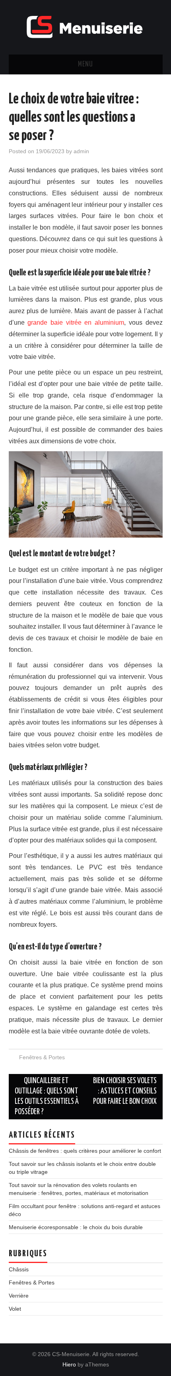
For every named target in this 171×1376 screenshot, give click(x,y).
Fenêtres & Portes (42, 1057)
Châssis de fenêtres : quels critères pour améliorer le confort (85, 1151)
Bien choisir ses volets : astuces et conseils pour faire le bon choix (125, 1091)
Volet (15, 1309)
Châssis (19, 1269)
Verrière (19, 1295)
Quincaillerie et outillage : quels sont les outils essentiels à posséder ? (47, 1096)
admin (81, 151)
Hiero (69, 1364)
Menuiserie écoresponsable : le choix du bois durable (76, 1227)
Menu (85, 64)
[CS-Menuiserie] (86, 26)
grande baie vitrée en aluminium (75, 322)
